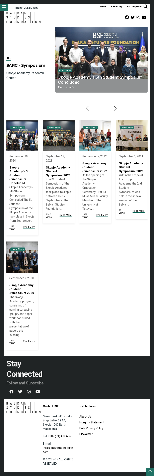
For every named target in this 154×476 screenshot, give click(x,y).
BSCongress (134, 6)
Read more (64, 87)
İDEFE (102, 6)
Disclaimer (86, 434)
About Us (85, 416)
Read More (29, 227)
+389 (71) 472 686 (59, 436)
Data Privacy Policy (91, 428)
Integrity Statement (91, 422)
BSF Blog (116, 6)
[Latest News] (22, 135)
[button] (115, 108)
